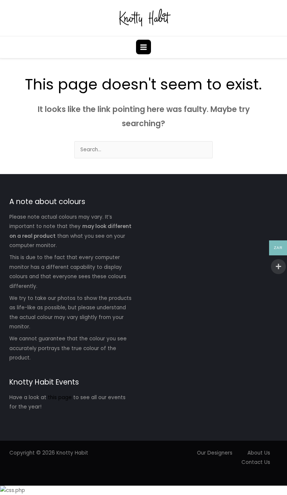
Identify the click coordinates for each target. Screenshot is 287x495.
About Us (258, 452)
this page (60, 397)
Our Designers (214, 452)
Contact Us (255, 462)
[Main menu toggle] (143, 47)
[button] (277, 47)
